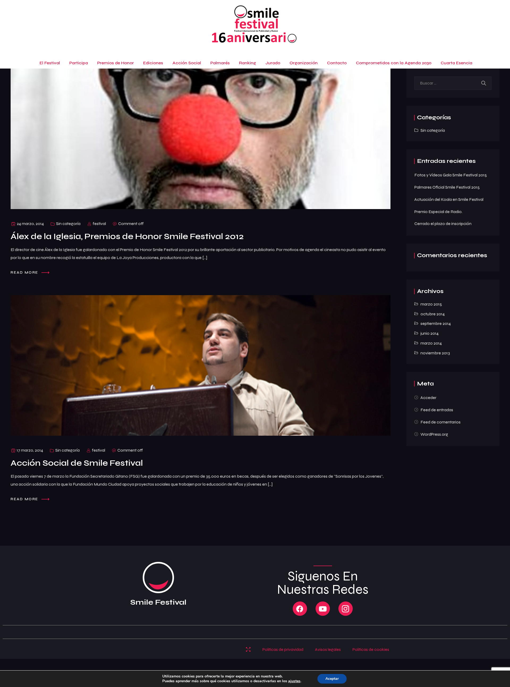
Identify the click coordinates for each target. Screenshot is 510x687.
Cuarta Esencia (456, 62)
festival (99, 223)
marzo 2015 (431, 304)
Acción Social (186, 62)
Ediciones (153, 62)
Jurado (272, 62)
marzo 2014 (431, 343)
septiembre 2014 (435, 323)
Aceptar (332, 678)
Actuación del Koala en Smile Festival (448, 199)
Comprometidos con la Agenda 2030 (393, 62)
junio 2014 (429, 333)
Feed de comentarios (440, 422)
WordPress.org (434, 434)
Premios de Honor (115, 62)
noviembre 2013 (435, 352)
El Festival (50, 62)
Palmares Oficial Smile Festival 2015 (447, 187)
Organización (304, 62)
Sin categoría (68, 223)
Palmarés (220, 62)
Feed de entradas (436, 409)
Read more (25, 272)
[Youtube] (323, 608)
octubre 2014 (432, 313)
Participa (78, 62)
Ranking (247, 62)
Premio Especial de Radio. (438, 211)
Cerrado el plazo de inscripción (442, 223)
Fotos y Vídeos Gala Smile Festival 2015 (450, 174)
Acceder (428, 397)
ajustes (294, 681)
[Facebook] (300, 608)
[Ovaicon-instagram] (345, 608)
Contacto (337, 62)
